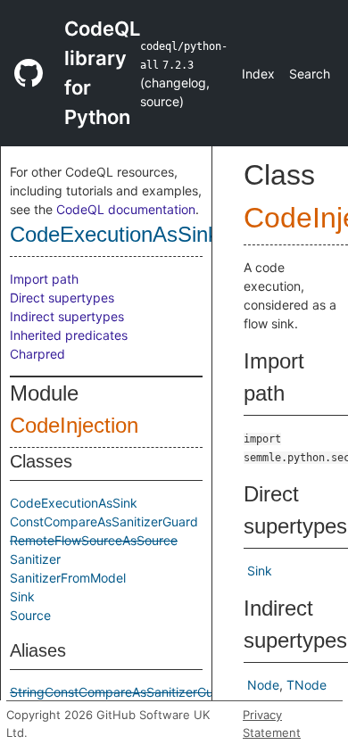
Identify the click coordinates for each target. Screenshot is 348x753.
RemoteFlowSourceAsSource (94, 540)
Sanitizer (35, 559)
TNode (306, 684)
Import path (44, 278)
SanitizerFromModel (68, 577)
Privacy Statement (272, 723)
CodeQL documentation (125, 209)
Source (30, 615)
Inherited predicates (69, 335)
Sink (22, 596)
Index (258, 73)
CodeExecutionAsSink (114, 234)
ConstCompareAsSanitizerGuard (104, 521)
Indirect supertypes (67, 316)
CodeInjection (74, 425)
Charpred (37, 353)
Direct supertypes (62, 297)
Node (263, 684)
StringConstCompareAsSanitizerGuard (121, 691)
